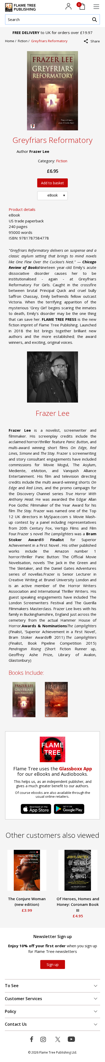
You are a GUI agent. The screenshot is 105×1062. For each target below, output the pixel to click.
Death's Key (70, 898)
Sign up (53, 964)
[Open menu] (96, 6)
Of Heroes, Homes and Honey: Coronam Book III (28, 904)
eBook (52, 195)
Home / (11, 41)
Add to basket (52, 182)
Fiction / (24, 41)
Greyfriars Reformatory (49, 41)
